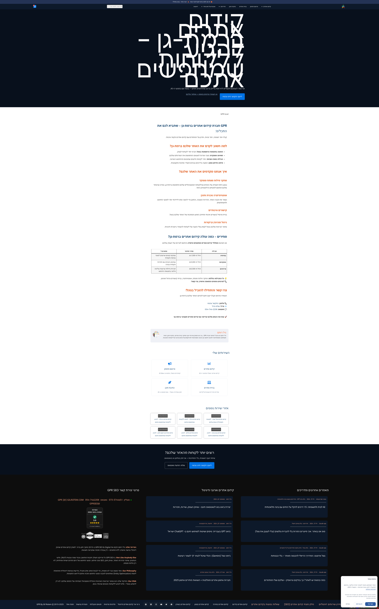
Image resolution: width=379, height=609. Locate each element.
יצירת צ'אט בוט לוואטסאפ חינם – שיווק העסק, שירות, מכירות (201, 507)
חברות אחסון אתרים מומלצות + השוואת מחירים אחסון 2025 (202, 580)
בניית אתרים (243, 6)
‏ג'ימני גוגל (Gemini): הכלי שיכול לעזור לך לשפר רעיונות (204, 556)
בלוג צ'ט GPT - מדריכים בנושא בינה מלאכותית (291, 499)
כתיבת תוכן (232, 6)
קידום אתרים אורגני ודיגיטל (218, 490)
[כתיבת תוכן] (169, 382)
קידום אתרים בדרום (239, 604)
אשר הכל (370, 604)
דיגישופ (196, 6)
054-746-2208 (211, 309)
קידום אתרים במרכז (216, 415)
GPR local (224, 114)
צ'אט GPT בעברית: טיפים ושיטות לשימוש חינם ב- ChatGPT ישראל (199, 531)
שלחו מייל (216, 306)
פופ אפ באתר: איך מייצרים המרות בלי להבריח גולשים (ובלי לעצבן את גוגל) (290, 531)
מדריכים (223, 6)
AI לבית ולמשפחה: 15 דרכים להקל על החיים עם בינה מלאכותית (295, 507)
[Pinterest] (146, 604)
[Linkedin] (151, 604)
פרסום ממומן (254, 6)
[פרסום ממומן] (169, 363)
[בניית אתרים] (209, 382)
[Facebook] (171, 604)
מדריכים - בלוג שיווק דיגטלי (300, 523)
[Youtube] (161, 604)
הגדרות (348, 604)
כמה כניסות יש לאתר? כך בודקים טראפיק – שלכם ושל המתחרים (294, 580)
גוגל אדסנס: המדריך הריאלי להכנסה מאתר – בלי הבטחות (298, 556)
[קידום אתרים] (209, 363)
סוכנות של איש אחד (209, 6)
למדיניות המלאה (371, 589)
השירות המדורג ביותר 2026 (95, 511)
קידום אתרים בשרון (183, 604)
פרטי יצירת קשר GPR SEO (123, 490)
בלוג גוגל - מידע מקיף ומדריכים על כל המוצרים (294, 548)
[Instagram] (156, 604)
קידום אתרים (267, 6)
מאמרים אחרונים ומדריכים (313, 490)
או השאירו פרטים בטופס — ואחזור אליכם (201, 94)
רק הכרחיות (359, 604)
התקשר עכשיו (213, 303)
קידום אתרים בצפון (202, 604)
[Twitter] (166, 604)
